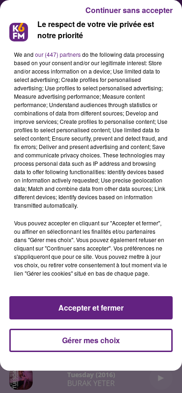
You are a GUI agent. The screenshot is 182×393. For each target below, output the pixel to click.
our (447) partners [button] (58, 54)
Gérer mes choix (91, 340)
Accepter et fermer (91, 307)
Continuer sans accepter (129, 10)
